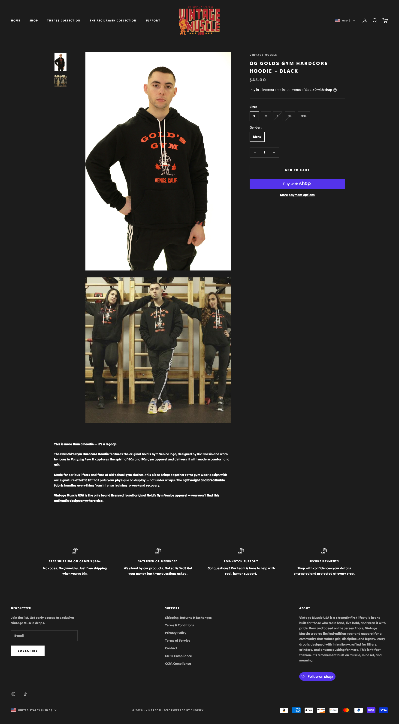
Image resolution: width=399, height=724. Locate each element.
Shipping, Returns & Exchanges (188, 618)
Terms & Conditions (179, 625)
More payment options (297, 194)
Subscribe (28, 651)
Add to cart (297, 170)
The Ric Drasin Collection (113, 20)
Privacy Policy (175, 633)
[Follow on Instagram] (13, 694)
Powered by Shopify (187, 710)
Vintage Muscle (263, 55)
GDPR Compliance (178, 656)
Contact (171, 648)
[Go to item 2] (60, 81)
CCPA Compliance (178, 663)
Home (15, 20)
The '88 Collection (63, 20)
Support (153, 20)
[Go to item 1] (60, 61)
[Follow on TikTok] (25, 694)
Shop (34, 20)
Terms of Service (177, 640)
